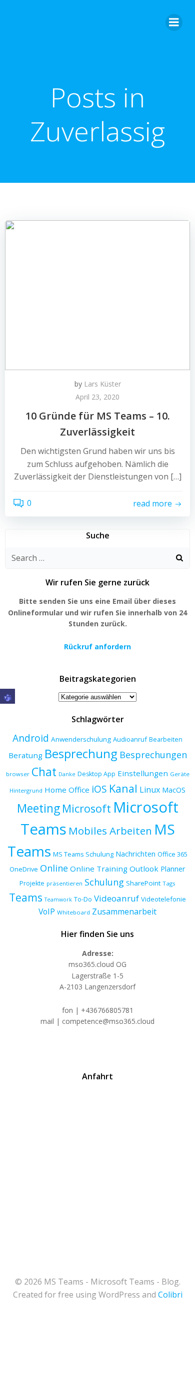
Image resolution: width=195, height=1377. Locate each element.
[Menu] (174, 22)
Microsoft (86, 808)
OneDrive (24, 869)
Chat (44, 772)
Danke (67, 774)
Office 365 (173, 854)
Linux (150, 789)
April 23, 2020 (98, 397)
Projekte (32, 883)
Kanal (123, 788)
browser (18, 774)
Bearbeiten (165, 739)
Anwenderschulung (81, 739)
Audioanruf (130, 739)
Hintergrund (26, 790)
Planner (173, 869)
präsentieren (64, 883)
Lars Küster (102, 384)
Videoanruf (116, 898)
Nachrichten (136, 854)
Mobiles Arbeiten (110, 831)
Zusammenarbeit (124, 911)
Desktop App (97, 774)
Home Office (67, 790)
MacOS (174, 790)
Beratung (25, 755)
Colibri (170, 1294)
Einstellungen (143, 773)
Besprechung (81, 754)
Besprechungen (153, 755)
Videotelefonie (163, 899)
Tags (169, 883)
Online (54, 868)
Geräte (180, 774)
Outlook (144, 869)
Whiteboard (73, 912)
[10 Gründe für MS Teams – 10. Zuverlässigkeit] (97, 294)
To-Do (83, 899)
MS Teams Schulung (83, 854)
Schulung (104, 882)
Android (30, 738)
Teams (25, 897)
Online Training (99, 869)
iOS (99, 789)
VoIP (46, 911)
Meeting (38, 808)
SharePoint (143, 883)
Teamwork (58, 899)
